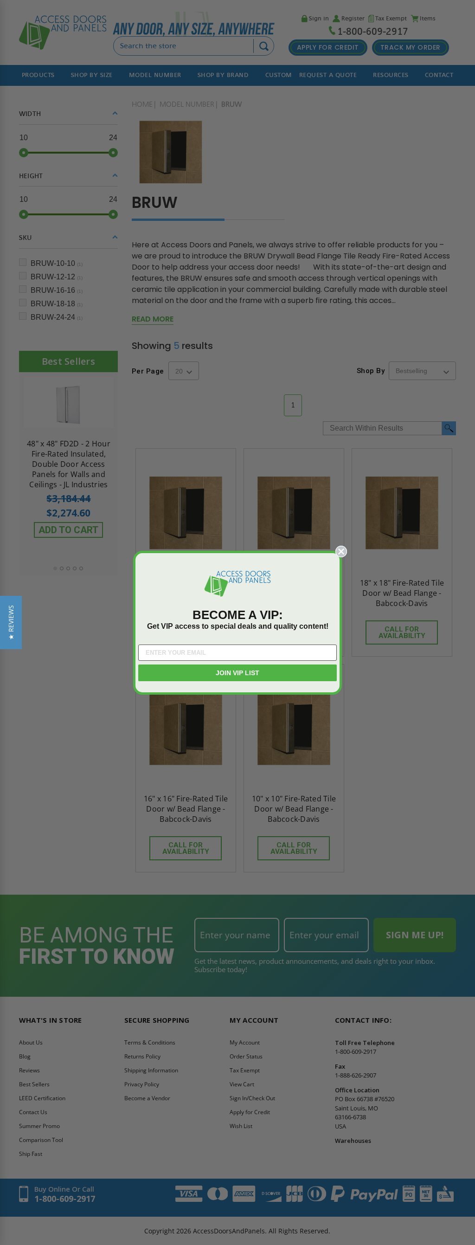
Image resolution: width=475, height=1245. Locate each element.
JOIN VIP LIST (237, 673)
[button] (11, 622)
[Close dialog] (341, 551)
